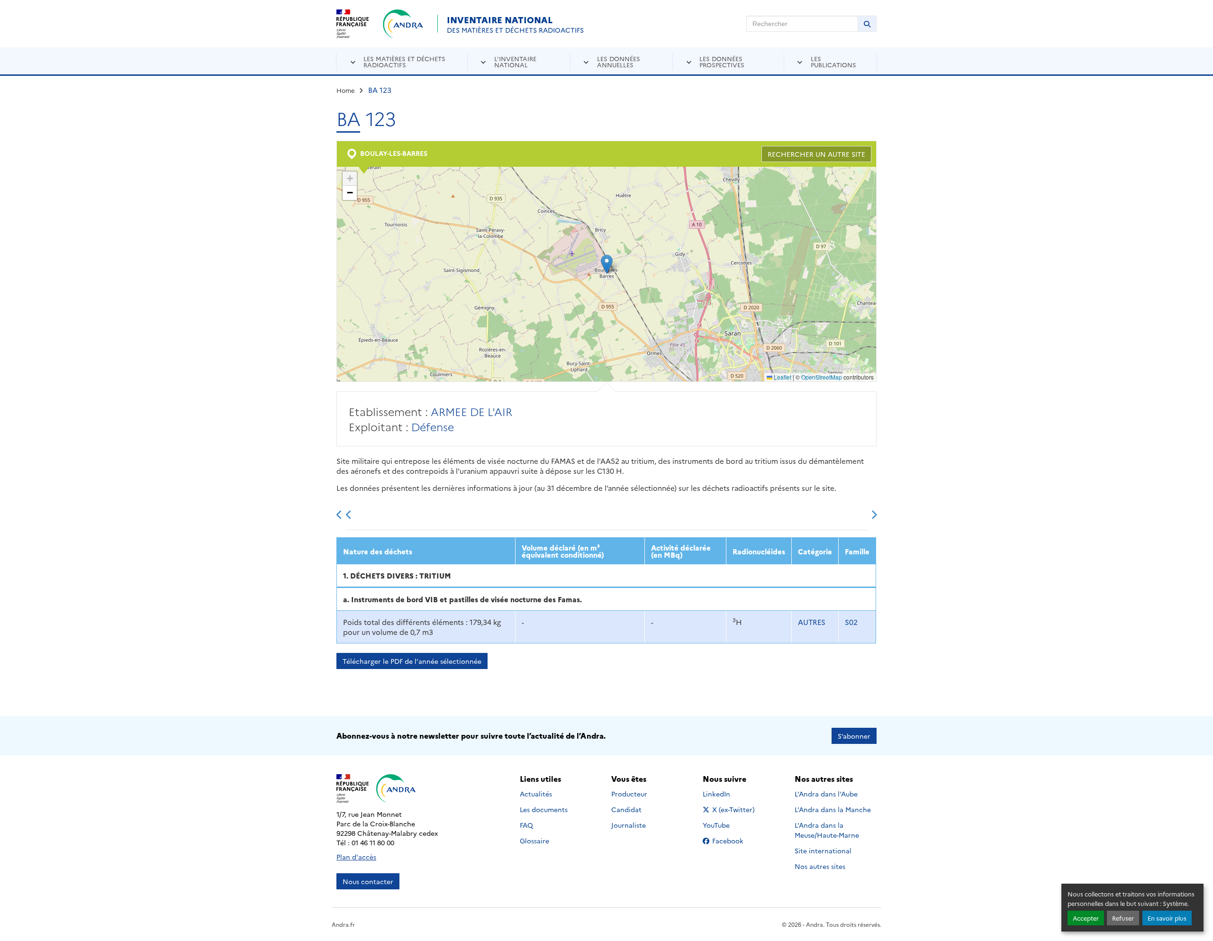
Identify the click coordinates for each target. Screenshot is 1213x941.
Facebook (734, 840)
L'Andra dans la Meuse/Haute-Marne (827, 830)
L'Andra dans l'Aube (826, 793)
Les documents (544, 809)
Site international (823, 850)
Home (345, 90)
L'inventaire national (515, 61)
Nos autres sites (820, 866)
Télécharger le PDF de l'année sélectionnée (412, 661)
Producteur (629, 793)
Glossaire (534, 840)
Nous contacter (368, 881)
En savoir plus (1167, 918)
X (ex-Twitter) (734, 809)
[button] (607, 264)
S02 (851, 622)
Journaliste (628, 825)
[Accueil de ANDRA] (403, 23)
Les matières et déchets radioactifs (404, 61)
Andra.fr (343, 924)
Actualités (536, 793)
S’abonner (854, 736)
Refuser (1123, 918)
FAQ (526, 825)
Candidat (626, 809)
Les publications (833, 61)
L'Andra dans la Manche (833, 809)
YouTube (727, 825)
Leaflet (781, 377)
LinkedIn (727, 793)
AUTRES (811, 622)
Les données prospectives (721, 61)
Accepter (1086, 918)
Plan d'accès (356, 856)
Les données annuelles (618, 61)
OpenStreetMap (821, 377)
